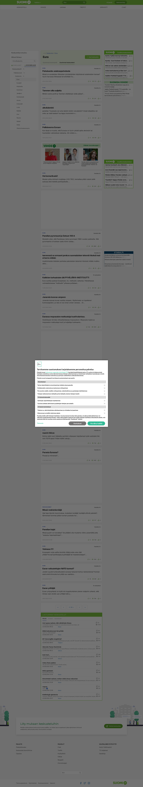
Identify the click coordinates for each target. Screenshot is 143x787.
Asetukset (77, 423)
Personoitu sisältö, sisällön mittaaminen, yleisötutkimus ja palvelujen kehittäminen (62, 391)
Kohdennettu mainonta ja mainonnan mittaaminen (52, 388)
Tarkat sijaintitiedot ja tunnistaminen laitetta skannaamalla (55, 385)
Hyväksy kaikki (96, 423)
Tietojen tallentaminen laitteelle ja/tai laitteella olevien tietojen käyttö (58, 394)
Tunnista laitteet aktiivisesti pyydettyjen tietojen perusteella (55, 403)
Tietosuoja (40, 423)
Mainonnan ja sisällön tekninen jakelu (48, 413)
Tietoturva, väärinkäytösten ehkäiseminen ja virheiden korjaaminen (57, 410)
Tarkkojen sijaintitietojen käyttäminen (48, 400)
